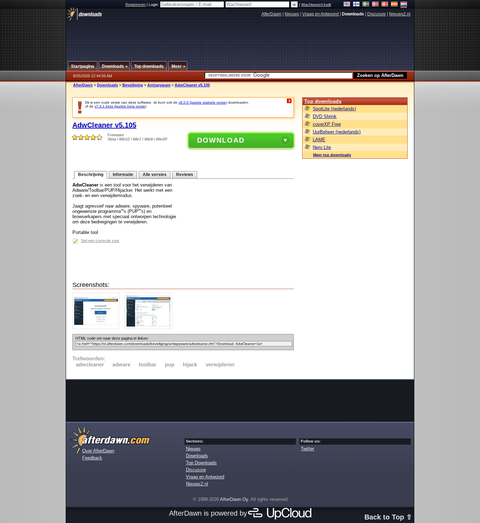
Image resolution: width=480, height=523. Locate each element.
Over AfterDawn (98, 450)
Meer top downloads (332, 155)
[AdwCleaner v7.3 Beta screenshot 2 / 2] (150, 327)
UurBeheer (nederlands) (337, 132)
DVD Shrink (325, 116)
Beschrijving (90, 174)
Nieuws (292, 14)
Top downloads (323, 101)
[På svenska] (366, 5)
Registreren (135, 4)
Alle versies (155, 174)
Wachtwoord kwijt (316, 4)
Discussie (376, 14)
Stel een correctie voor (100, 240)
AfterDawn (271, 14)
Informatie (123, 174)
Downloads (107, 85)
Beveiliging (132, 85)
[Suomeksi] (356, 5)
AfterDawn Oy (234, 499)
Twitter (307, 448)
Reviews (184, 174)
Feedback (92, 457)
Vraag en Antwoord (320, 14)
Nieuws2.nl (399, 14)
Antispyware (158, 85)
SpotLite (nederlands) (334, 108)
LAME (319, 139)
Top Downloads (201, 462)
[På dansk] (385, 5)
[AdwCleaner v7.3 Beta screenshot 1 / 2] (97, 327)
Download (221, 140)
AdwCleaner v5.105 (192, 85)
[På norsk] (375, 5)
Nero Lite (322, 147)
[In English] (347, 5)
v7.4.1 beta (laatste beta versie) (120, 106)
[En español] (394, 5)
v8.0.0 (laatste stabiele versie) (203, 102)
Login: (154, 4)
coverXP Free (327, 124)
